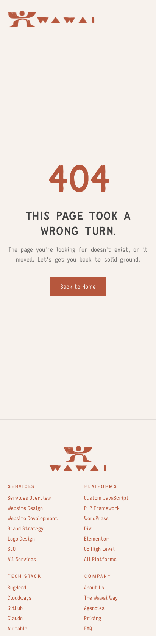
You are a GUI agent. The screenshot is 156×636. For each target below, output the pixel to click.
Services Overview (29, 497)
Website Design (25, 508)
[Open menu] (127, 19)
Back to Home (78, 286)
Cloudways (19, 597)
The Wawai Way (101, 597)
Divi (88, 528)
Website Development (33, 518)
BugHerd (17, 587)
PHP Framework (102, 508)
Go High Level (99, 549)
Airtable (17, 628)
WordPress (96, 518)
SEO (12, 549)
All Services (22, 559)
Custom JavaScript (106, 497)
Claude (15, 618)
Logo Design (21, 538)
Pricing (92, 618)
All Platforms (100, 559)
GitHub (15, 608)
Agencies (94, 608)
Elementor (96, 538)
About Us (94, 587)
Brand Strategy (26, 528)
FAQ (88, 628)
